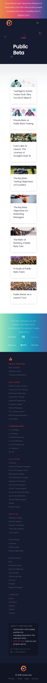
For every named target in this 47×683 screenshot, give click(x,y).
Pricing (11, 503)
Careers (12, 609)
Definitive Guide (15, 371)
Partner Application (16, 551)
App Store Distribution (17, 496)
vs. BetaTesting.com (16, 437)
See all (11, 452)
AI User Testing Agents (18, 488)
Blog (10, 562)
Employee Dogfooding (17, 393)
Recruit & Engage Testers (18, 470)
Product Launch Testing (18, 386)
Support (12, 606)
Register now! (23, 15)
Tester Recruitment (16, 529)
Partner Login (14, 547)
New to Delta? (14, 367)
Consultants (13, 419)
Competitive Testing (16, 397)
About (11, 598)
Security (35, 679)
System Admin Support (17, 499)
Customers (13, 602)
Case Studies (14, 573)
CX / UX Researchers (17, 411)
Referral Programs (16, 587)
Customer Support (16, 404)
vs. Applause (14, 448)
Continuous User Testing (18, 389)
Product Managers (16, 408)
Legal (27, 679)
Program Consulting (16, 525)
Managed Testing (15, 518)
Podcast (12, 584)
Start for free (18, 641)
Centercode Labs (15, 576)
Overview (12, 463)
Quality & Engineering (17, 400)
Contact (12, 613)
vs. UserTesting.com (16, 444)
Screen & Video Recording (19, 492)
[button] (37, 23)
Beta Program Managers (18, 415)
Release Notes (14, 507)
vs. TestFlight (14, 430)
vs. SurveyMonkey (15, 441)
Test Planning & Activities (18, 477)
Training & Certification (17, 375)
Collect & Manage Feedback (19, 466)
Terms (19, 679)
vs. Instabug (13, 433)
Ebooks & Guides (15, 565)
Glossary (12, 580)
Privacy (12, 679)
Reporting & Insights (16, 474)
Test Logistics (14, 532)
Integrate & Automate (17, 481)
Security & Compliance (17, 485)
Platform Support (15, 521)
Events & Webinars (16, 569)
